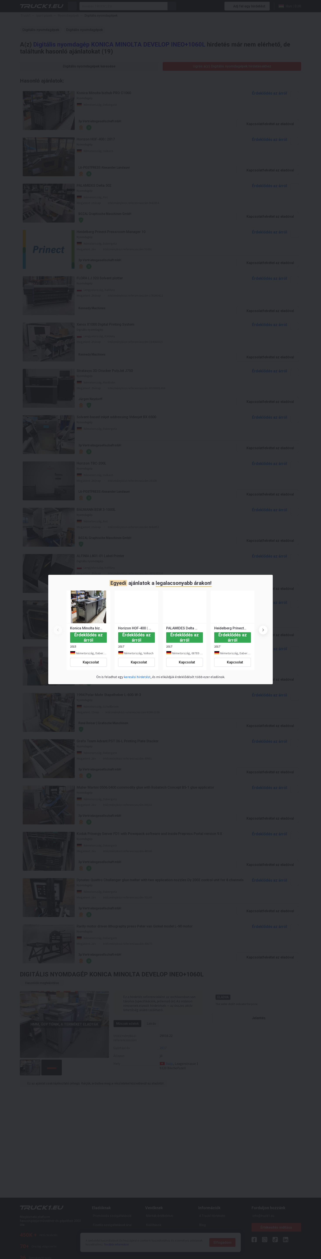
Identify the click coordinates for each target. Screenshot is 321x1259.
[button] (263, 630)
